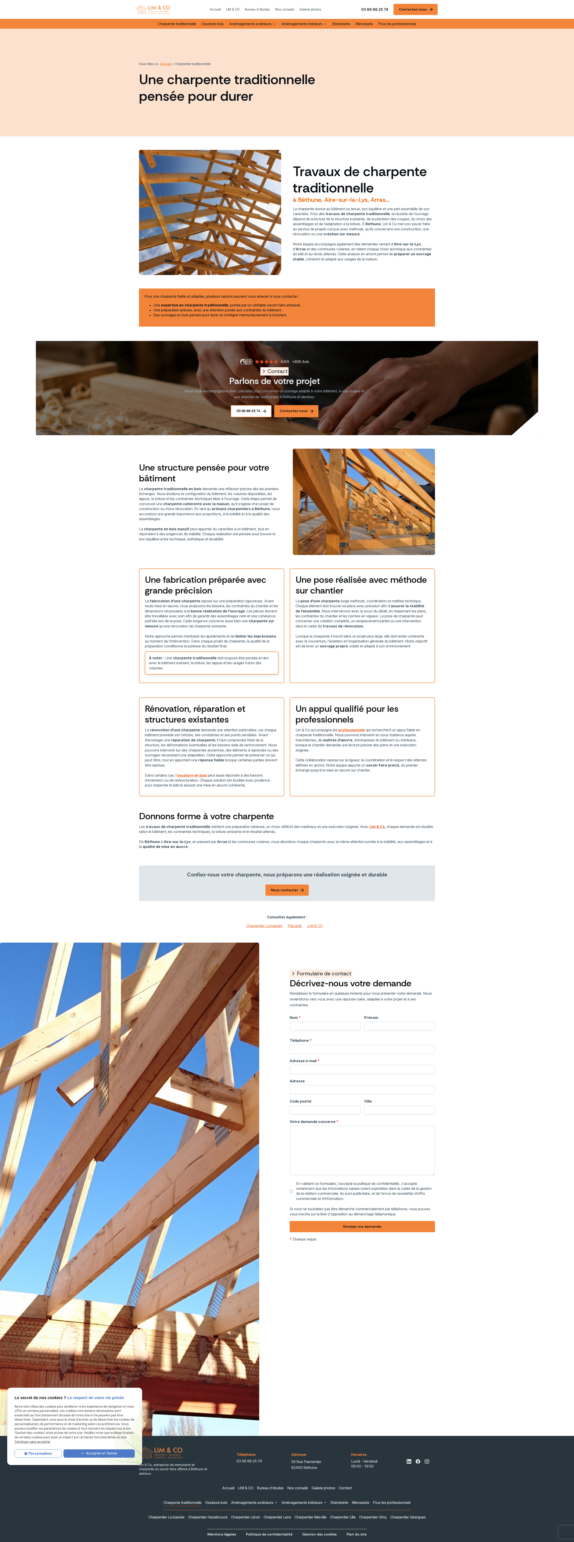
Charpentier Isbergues (408, 1517)
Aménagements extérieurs (250, 24)
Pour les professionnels (397, 24)
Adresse (297, 1081)
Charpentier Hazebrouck (208, 1517)
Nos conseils (284, 9)
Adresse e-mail (305, 1061)
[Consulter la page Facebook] (418, 1461)
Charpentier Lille (343, 1517)
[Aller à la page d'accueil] (153, 9)
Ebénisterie (341, 24)
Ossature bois (213, 24)
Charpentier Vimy (373, 1517)
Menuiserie (364, 24)
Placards (295, 926)
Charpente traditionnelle (177, 24)
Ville (368, 1101)
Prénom (371, 1017)
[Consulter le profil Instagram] (427, 1461)
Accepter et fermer (101, 1453)
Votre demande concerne (314, 1121)
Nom (295, 1017)
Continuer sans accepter (32, 1441)
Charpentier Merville (310, 1517)
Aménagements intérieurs (301, 24)
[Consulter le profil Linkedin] (409, 1461)
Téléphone (301, 1040)
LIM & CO (233, 9)
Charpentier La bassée (264, 926)
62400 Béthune (306, 1464)
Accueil (215, 9)
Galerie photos (310, 9)
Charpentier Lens (277, 1517)
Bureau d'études (257, 9)
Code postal (300, 1101)
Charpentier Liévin (245, 1517)
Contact (345, 1488)
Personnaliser (40, 1453)
